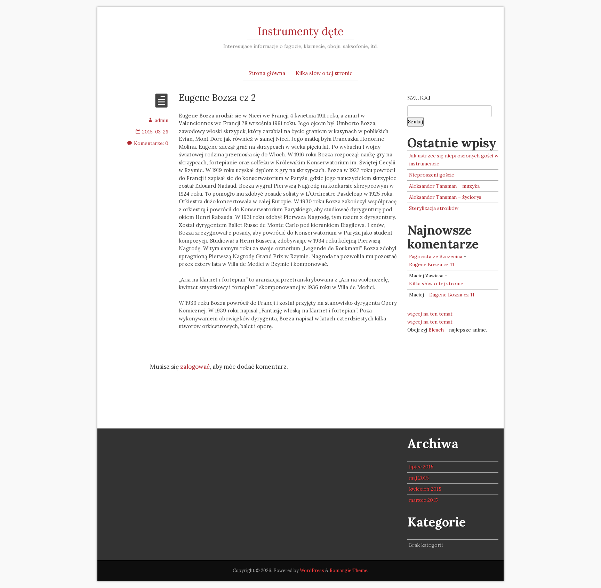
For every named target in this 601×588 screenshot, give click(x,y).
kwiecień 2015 (425, 489)
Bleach (436, 330)
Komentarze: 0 (151, 143)
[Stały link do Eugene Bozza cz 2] (161, 105)
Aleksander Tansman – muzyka (444, 186)
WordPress (312, 570)
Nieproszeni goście (431, 175)
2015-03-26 (155, 132)
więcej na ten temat (429, 314)
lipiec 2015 (421, 467)
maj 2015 (419, 478)
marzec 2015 (423, 500)
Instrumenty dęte (300, 31)
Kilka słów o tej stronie (324, 73)
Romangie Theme (348, 570)
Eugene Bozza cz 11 (431, 264)
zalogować (195, 366)
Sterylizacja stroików (433, 208)
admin (161, 120)
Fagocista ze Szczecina (435, 256)
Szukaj (419, 98)
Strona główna (266, 73)
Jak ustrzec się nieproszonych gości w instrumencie (453, 160)
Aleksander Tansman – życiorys (445, 197)
